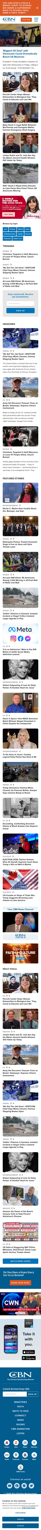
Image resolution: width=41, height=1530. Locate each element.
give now (26, 20)
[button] (35, 20)
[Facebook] (17, 1485)
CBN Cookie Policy (29, 1508)
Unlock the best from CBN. (16, 1389)
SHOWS (20, 1424)
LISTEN (20, 1433)
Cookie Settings (20, 1513)
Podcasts (7, 238)
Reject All (20, 1519)
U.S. (5, 229)
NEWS (20, 1420)
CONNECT (20, 1415)
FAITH (20, 1406)
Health (20, 234)
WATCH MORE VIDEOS (20, 1261)
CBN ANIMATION (20, 1429)
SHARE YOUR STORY (20, 1283)
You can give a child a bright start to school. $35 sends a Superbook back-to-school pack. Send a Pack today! (17, 8)
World (20, 229)
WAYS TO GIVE (20, 1411)
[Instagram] (24, 1485)
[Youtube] (9, 1485)
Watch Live (18, 238)
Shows (28, 234)
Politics (12, 229)
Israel (27, 229)
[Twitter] (31, 1485)
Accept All (20, 1526)
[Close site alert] (37, 8)
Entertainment (9, 234)
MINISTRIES (20, 1402)
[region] (20, 1512)
